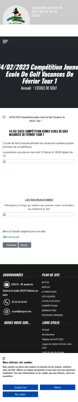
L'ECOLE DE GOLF (51, 301)
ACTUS (45, 282)
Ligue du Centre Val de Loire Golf (56, 346)
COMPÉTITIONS (50, 305)
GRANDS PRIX (49, 310)
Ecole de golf (13, 237)
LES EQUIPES (48, 296)
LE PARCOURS (49, 291)
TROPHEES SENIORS (52, 315)
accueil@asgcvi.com (21, 311)
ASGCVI (46, 287)
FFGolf (45, 329)
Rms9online (48, 334)
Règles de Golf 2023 (52, 339)
